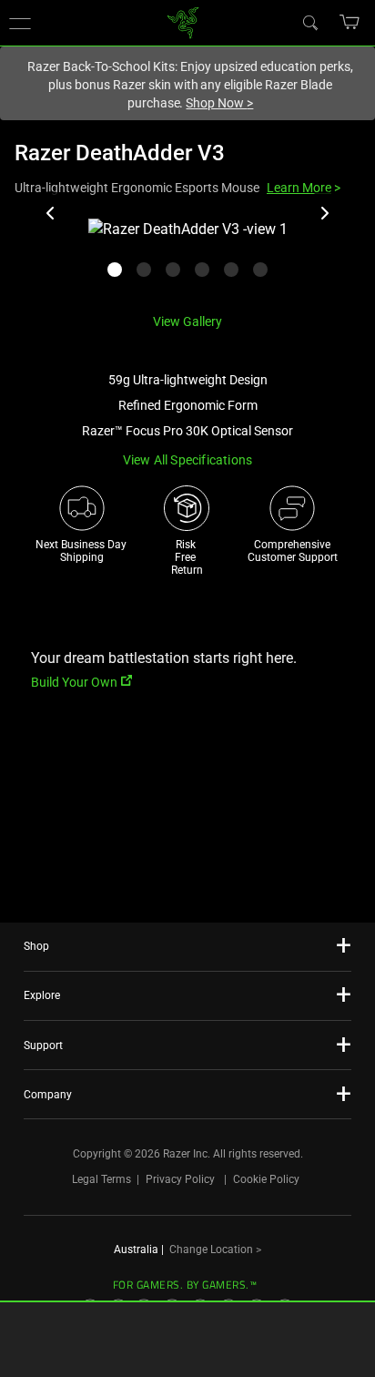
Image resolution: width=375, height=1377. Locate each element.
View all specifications (188, 460)
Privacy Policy (180, 1179)
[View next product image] (324, 213)
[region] (187, 258)
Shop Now (219, 103)
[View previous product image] (51, 213)
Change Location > (215, 1249)
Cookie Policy (266, 1179)
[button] (350, 22)
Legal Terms (101, 1179)
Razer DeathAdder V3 (120, 153)
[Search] (309, 22)
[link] (183, 21)
